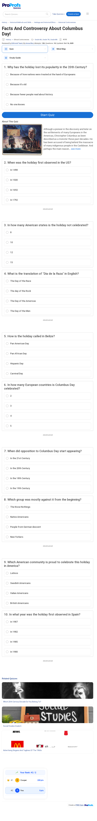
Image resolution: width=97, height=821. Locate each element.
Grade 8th (53, 40)
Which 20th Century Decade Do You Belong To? (22, 702)
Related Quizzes (9, 679)
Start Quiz (47, 115)
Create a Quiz (73, 14)
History (8, 40)
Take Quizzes (57, 14)
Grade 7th (46, 40)
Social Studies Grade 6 (12, 726)
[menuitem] (58, 14)
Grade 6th (38, 40)
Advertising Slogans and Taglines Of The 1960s (22, 750)
